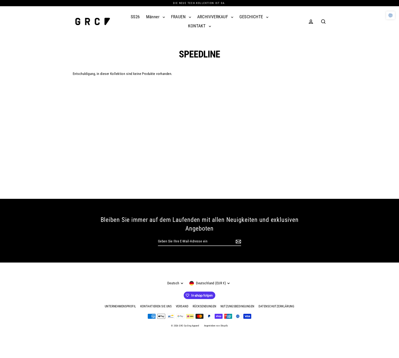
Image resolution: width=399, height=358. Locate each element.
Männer (153, 16)
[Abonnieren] (238, 241)
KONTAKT (197, 25)
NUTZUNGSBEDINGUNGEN (237, 306)
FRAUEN (179, 16)
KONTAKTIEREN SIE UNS (156, 306)
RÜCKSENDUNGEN (204, 306)
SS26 (135, 16)
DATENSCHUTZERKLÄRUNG (276, 306)
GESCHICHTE (251, 16)
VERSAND (182, 306)
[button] (390, 15)
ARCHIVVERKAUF (213, 16)
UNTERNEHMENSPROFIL (120, 306)
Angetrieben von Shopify (216, 325)
